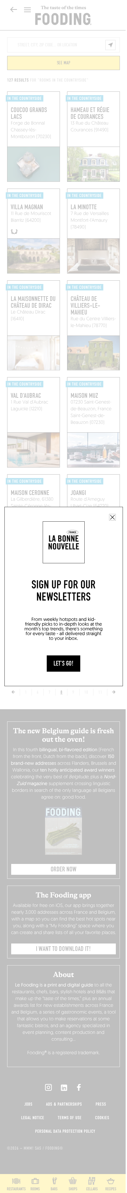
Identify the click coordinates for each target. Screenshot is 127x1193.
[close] (112, 517)
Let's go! (63, 663)
